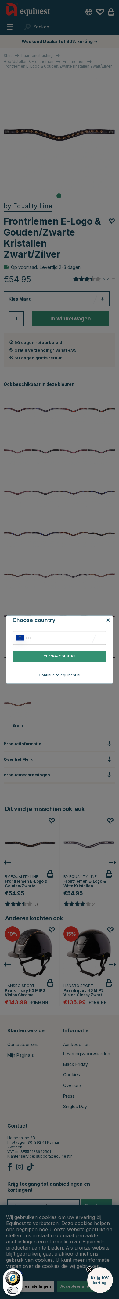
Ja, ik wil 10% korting (89, 664)
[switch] (12, 1290)
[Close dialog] (117, 628)
